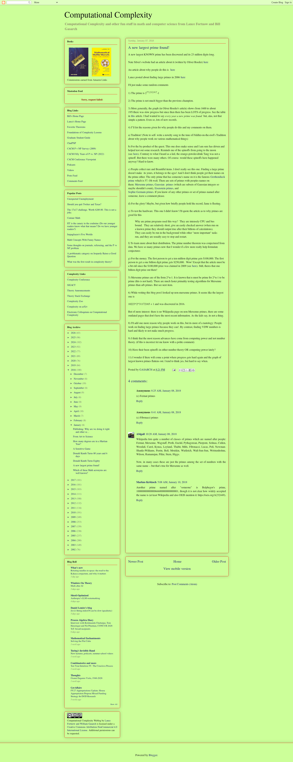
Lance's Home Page (76, 121)
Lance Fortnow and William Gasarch (89, 722)
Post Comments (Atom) (184, 584)
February (78, 420)
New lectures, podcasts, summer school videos (92, 653)
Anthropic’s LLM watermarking (85, 598)
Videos (70, 170)
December (79, 373)
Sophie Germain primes (140, 192)
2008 (73, 521)
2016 (73, 484)
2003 (73, 544)
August (77, 392)
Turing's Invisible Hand (83, 650)
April (77, 411)
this (133, 116)
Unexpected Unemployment (80, 198)
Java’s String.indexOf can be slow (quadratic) (91, 610)
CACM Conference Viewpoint (81, 159)
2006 (73, 531)
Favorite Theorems (76, 127)
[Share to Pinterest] (193, 370)
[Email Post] (173, 369)
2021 (73, 356)
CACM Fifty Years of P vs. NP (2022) (85, 154)
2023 (73, 346)
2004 (73, 540)
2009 (73, 517)
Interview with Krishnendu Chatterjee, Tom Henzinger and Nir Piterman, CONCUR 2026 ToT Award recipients (91, 625)
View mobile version (177, 568)
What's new (77, 567)
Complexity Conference (78, 279)
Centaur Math (73, 217)
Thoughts (75, 675)
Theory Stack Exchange (78, 295)
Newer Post (135, 561)
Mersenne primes (144, 184)
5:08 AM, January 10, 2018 (172, 482)
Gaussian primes (164, 184)
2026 (73, 332)
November (79, 378)
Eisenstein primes (164, 188)
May (76, 406)
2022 (73, 351)
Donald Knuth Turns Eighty (86, 460)
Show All (113, 704)
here (206, 62)
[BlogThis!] (183, 370)
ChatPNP (71, 143)
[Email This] (180, 370)
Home (177, 561)
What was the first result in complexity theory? (89, 261)
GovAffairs (76, 687)
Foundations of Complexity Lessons (84, 132)
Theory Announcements (78, 290)
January (78, 424)
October (78, 383)
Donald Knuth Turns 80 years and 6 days (90, 455)
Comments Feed (75, 181)
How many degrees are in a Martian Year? (90, 443)
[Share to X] (187, 370)
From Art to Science (83, 436)
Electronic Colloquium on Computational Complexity (87, 313)
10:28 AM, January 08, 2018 (161, 434)
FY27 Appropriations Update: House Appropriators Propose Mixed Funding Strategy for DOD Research (88, 693)
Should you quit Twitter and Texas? (84, 204)
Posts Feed (72, 175)
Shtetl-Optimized (80, 595)
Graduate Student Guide (78, 137)
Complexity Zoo (75, 301)
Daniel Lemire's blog (81, 608)
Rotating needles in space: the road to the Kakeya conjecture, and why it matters (90, 572)
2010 (73, 512)
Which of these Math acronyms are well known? (89, 471)
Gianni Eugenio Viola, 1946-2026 (86, 678)
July (76, 397)
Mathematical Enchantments (85, 638)
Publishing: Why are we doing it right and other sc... (91, 430)
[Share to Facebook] (190, 370)
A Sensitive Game (81, 448)
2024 (73, 342)
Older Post (219, 561)
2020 (73, 360)
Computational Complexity (108, 14)
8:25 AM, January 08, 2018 (166, 390)
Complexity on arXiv (77, 306)
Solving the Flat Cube (81, 641)
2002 (73, 549)
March (77, 415)
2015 (73, 489)
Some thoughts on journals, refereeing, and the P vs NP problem (92, 247)
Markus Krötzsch (146, 482)
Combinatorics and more (83, 663)
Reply (139, 401)
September (79, 387)
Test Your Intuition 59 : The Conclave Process (92, 665)
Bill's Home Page (75, 116)
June (76, 401)
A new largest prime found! (86, 465)
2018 (73, 369)
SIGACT (71, 285)
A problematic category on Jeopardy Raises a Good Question (91, 255)
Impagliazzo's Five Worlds (80, 234)
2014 (73, 493)
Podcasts (71, 164)
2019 (73, 365)
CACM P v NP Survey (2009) (81, 148)
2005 (73, 535)
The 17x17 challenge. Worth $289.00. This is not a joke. (91, 211)
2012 (73, 503)
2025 (73, 337)
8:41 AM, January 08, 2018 (166, 412)
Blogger (153, 755)
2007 (73, 526)
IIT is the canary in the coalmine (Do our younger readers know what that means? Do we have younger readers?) (92, 226)
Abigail (140, 434)
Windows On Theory (81, 583)
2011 (73, 507)
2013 (73, 498)
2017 (73, 480)
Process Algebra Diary (82, 620)
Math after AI (77, 585)
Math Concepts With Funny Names (84, 239)
